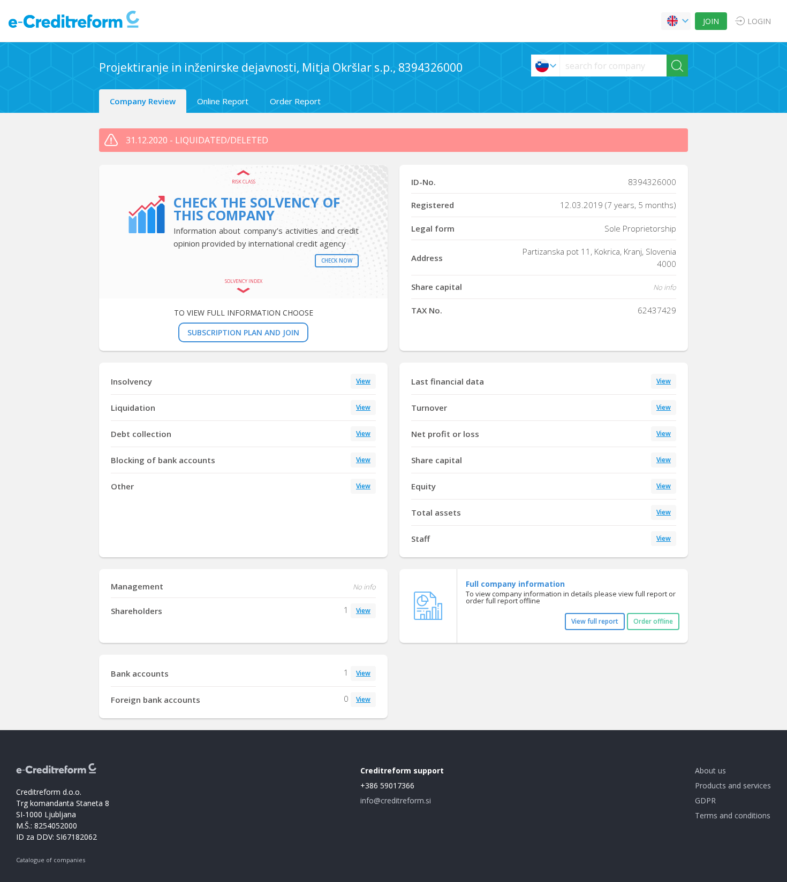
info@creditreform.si (395, 800)
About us (710, 770)
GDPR (705, 800)
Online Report (222, 101)
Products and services (733, 785)
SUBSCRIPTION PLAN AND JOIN (243, 332)
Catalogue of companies (50, 860)
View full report (594, 621)
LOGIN (759, 21)
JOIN (711, 21)
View (363, 381)
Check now (336, 260)
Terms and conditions (732, 815)
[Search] (677, 65)
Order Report (295, 101)
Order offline (653, 621)
